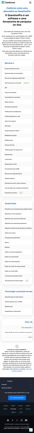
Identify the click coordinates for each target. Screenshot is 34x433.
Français (20, 405)
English (13, 405)
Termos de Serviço (25, 428)
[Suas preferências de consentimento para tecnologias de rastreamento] (31, 430)
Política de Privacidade (13, 428)
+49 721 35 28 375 (17, 398)
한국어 (21, 409)
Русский (28, 409)
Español (28, 405)
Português (13, 409)
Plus (21, 192)
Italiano (5, 409)
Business (26, 83)
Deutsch (6, 405)
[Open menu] (30, 3)
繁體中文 (14, 412)
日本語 (20, 412)
